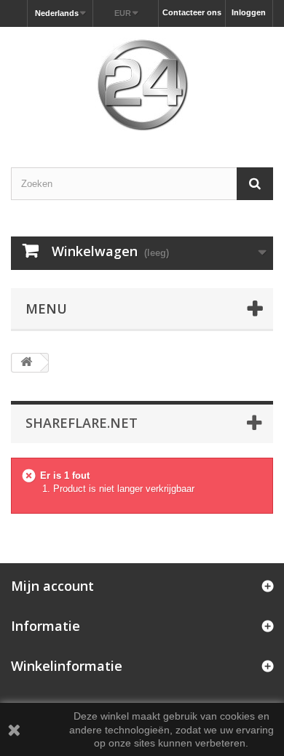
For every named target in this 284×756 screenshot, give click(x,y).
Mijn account (52, 585)
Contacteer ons (191, 12)
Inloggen (249, 12)
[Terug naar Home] (26, 363)
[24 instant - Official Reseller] (142, 84)
